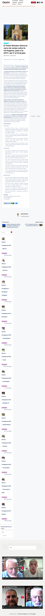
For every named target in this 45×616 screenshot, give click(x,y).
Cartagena (38, 116)
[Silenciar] (39, 578)
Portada (3, 6)
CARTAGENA (6, 43)
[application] (22, 568)
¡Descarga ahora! (4, 253)
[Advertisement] (22, 14)
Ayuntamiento (33, 116)
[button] (33, 2)
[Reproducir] (3, 578)
